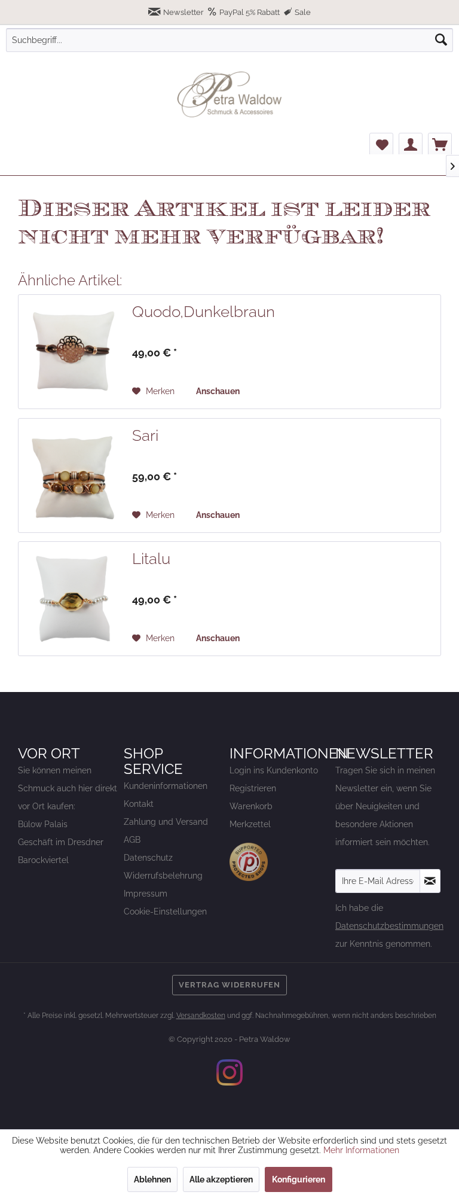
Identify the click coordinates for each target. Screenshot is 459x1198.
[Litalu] (72, 599)
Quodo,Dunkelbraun (203, 312)
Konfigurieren (298, 1179)
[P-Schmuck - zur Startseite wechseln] (229, 94)
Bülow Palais (43, 824)
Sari (145, 435)
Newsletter (183, 12)
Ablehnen (152, 1179)
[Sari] (72, 475)
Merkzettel (250, 824)
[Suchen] (441, 40)
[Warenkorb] (440, 145)
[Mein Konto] (411, 145)
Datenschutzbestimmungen (389, 926)
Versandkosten (200, 1015)
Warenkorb (251, 806)
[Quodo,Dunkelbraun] (72, 352)
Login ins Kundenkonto (274, 770)
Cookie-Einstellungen (165, 911)
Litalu (151, 559)
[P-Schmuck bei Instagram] (229, 1072)
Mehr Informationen (361, 1150)
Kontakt (139, 804)
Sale (302, 12)
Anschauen (218, 391)
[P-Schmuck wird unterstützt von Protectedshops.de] (249, 862)
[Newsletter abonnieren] (430, 881)
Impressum (145, 893)
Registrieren (253, 788)
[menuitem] (229, 40)
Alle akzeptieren (221, 1179)
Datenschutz (148, 857)
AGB (132, 840)
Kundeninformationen (165, 786)
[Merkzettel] (381, 145)
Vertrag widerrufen (229, 984)
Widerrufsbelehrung (163, 875)
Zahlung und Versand (166, 822)
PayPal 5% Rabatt (249, 12)
